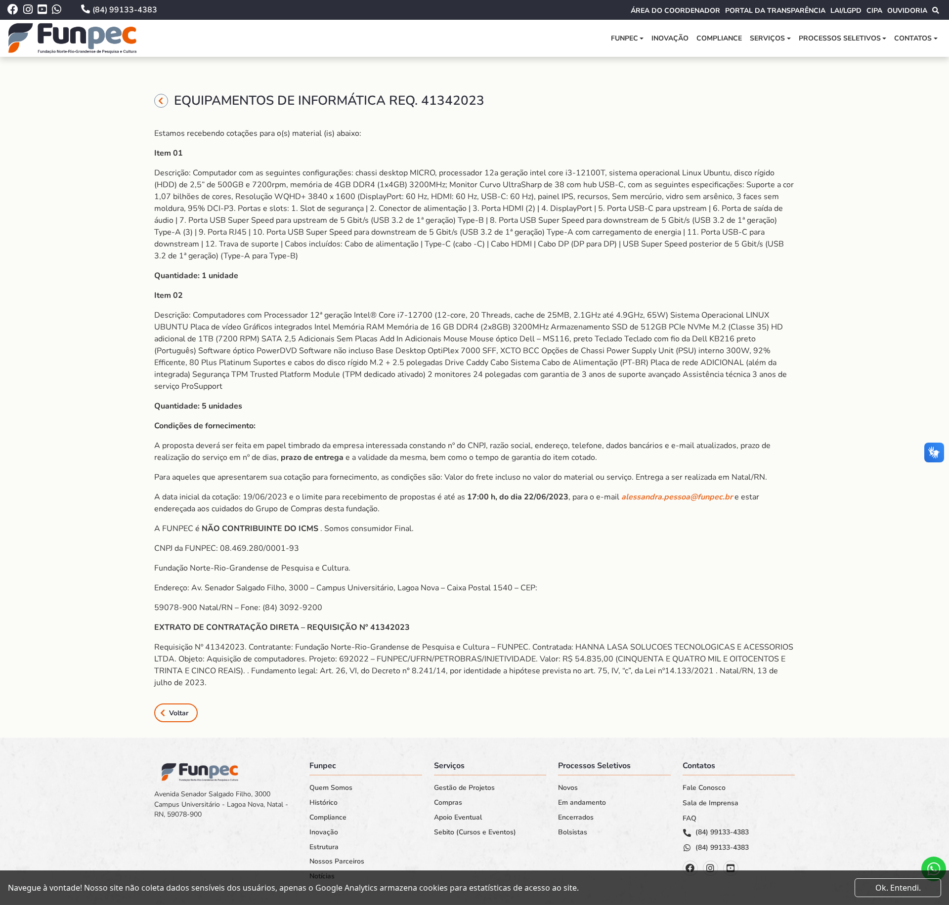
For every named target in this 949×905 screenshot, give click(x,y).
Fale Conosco (704, 787)
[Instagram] (710, 868)
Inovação (670, 38)
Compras (448, 802)
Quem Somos (330, 787)
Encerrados (576, 817)
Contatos (913, 38)
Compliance (719, 38)
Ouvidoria (907, 10)
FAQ (689, 818)
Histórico (323, 802)
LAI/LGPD (846, 10)
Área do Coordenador (675, 10)
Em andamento (582, 802)
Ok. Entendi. (898, 887)
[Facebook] (690, 868)
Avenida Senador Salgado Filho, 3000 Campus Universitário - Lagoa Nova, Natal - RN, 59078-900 (221, 804)
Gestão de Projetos (464, 787)
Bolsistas (572, 832)
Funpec (624, 38)
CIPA (874, 10)
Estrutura (324, 847)
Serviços (767, 38)
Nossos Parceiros (336, 861)
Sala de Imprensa (710, 803)
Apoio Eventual (458, 817)
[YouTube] (730, 868)
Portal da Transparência (775, 10)
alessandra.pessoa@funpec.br (677, 497)
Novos (568, 787)
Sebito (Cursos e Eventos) (475, 832)
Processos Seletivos (840, 38)
